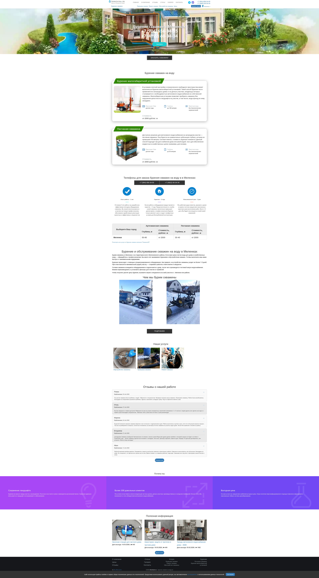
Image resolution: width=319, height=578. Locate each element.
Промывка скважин (142, 6)
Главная (136, 2)
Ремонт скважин (153, 6)
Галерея (170, 2)
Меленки (206, 6)
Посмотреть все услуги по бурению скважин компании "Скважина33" (131, 242)
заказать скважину (159, 58)
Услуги (171, 559)
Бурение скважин (117, 6)
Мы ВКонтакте (118, 570)
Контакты (179, 2)
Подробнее (159, 331)
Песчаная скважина (201, 561)
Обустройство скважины (166, 6)
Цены (175, 6)
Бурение (203, 559)
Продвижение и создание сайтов (204, 570)
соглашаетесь (192, 574)
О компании (145, 2)
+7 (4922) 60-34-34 (203, 3)
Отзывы (155, 2)
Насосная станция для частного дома (126, 542)
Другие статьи (159, 552)
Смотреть (159, 44)
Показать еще (159, 460)
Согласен (230, 574)
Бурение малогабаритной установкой (199, 564)
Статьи (162, 2)
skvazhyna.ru (153, 570)
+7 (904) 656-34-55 (203, 1)
